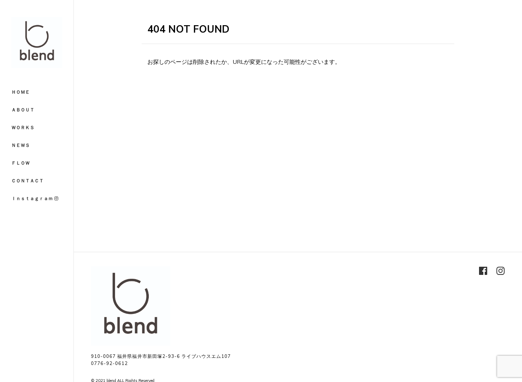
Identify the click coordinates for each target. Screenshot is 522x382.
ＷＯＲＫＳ (22, 127)
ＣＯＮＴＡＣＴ (27, 180)
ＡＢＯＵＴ (22, 109)
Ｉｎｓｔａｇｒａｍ (32, 198)
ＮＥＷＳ (20, 145)
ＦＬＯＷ (20, 163)
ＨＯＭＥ (20, 92)
